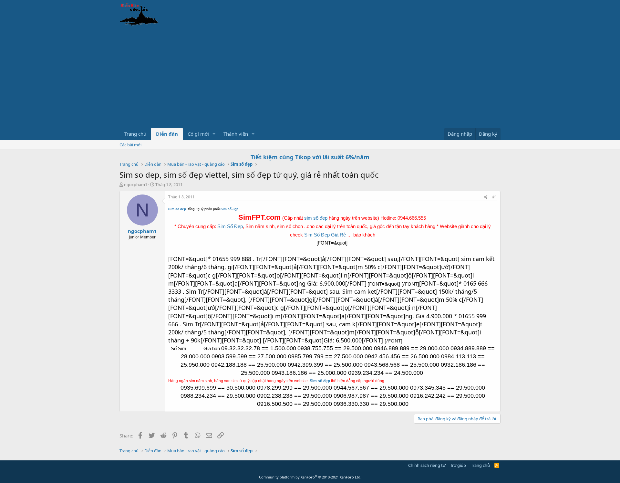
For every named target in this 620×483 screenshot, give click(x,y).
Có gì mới (198, 134)
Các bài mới (130, 145)
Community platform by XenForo (310, 477)
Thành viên (235, 134)
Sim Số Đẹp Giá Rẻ (325, 234)
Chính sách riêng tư (427, 465)
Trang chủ (135, 134)
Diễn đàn (167, 134)
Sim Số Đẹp (230, 226)
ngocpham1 (135, 184)
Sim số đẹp (320, 381)
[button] (214, 134)
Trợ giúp (458, 465)
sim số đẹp (315, 218)
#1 (494, 197)
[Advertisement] (310, 79)
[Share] (486, 197)
